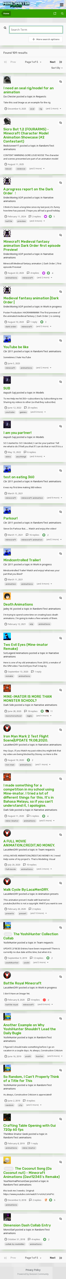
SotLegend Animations (16, 653)
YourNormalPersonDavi (16, 1181)
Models (40, 392)
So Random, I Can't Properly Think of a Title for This (31, 1079)
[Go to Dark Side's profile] (7, 688)
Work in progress (52, 306)
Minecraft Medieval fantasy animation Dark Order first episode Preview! (32, 246)
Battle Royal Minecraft (22, 983)
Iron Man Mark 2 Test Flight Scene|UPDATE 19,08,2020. (26, 738)
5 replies (34, 815)
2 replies (36, 216)
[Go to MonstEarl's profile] (7, 1217)
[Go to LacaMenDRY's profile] (7, 728)
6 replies (31, 452)
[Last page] (60, 62)
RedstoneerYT (11, 145)
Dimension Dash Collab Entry (27, 1225)
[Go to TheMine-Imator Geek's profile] (7, 1117)
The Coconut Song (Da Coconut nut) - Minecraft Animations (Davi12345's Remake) (31, 1172)
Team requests (46, 849)
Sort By (55, 68)
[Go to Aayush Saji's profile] (7, 380)
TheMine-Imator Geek (15, 1133)
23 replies (32, 407)
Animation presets (48, 893)
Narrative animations (45, 704)
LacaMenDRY (10, 744)
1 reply (33, 321)
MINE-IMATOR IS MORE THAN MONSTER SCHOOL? (27, 698)
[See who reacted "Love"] (45, 216)
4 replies (34, 272)
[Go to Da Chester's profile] (7, 80)
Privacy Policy (33, 1269)
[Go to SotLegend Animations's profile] (7, 636)
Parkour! (10, 518)
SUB (6, 388)
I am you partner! (17, 433)
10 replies (31, 864)
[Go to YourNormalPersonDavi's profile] (7, 1160)
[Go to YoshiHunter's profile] (7, 925)
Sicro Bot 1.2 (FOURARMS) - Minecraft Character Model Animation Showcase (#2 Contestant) (26, 135)
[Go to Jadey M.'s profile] (7, 596)
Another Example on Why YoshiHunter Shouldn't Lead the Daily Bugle (29, 1029)
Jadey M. (8, 608)
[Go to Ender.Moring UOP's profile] (7, 181)
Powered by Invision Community (33, 1274)
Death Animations (18, 604)
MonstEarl (9, 1229)
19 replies (32, 711)
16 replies (34, 534)
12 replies (38, 957)
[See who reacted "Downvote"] (44, 999)
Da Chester (9, 96)
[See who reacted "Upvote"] (50, 216)
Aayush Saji (9, 392)
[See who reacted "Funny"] (46, 1199)
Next (53, 62)
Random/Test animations (47, 351)
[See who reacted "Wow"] (47, 710)
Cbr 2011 (8, 351)
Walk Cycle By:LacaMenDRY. (26, 890)
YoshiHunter (10, 942)
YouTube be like (16, 347)
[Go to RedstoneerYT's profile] (7, 121)
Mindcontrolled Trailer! (22, 560)
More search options (47, 39)
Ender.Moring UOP (13, 197)
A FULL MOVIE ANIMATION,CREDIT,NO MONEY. (29, 843)
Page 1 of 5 (32, 62)
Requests (41, 96)
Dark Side (8, 704)
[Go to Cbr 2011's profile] (7, 338)
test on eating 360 (18, 477)
